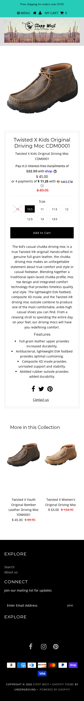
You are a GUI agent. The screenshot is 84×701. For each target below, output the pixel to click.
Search (9, 567)
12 (66, 209)
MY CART (56, 13)
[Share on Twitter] (41, 390)
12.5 (29, 219)
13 (42, 219)
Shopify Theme (63, 684)
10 (17, 209)
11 (42, 209)
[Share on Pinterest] (50, 390)
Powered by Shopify (55, 689)
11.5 (54, 209)
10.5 (29, 209)
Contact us (41, 399)
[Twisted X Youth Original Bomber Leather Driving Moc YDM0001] (23, 455)
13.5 (54, 219)
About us (11, 572)
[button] (42, 183)
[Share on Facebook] (33, 390)
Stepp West (41, 684)
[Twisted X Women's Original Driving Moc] (60, 455)
